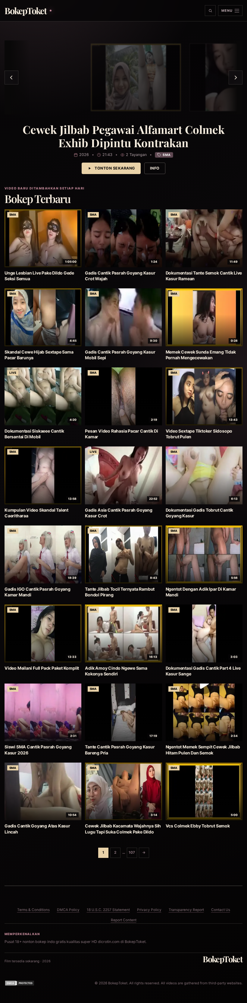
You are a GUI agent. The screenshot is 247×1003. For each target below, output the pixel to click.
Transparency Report (186, 910)
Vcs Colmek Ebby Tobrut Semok (198, 825)
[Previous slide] (11, 77)
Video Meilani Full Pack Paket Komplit (42, 668)
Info (155, 168)
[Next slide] (235, 77)
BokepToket (222, 959)
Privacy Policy (149, 910)
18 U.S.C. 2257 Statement (108, 910)
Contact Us (220, 910)
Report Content (123, 920)
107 (132, 852)
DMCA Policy (68, 910)
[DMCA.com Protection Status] (20, 983)
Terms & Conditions (33, 910)
